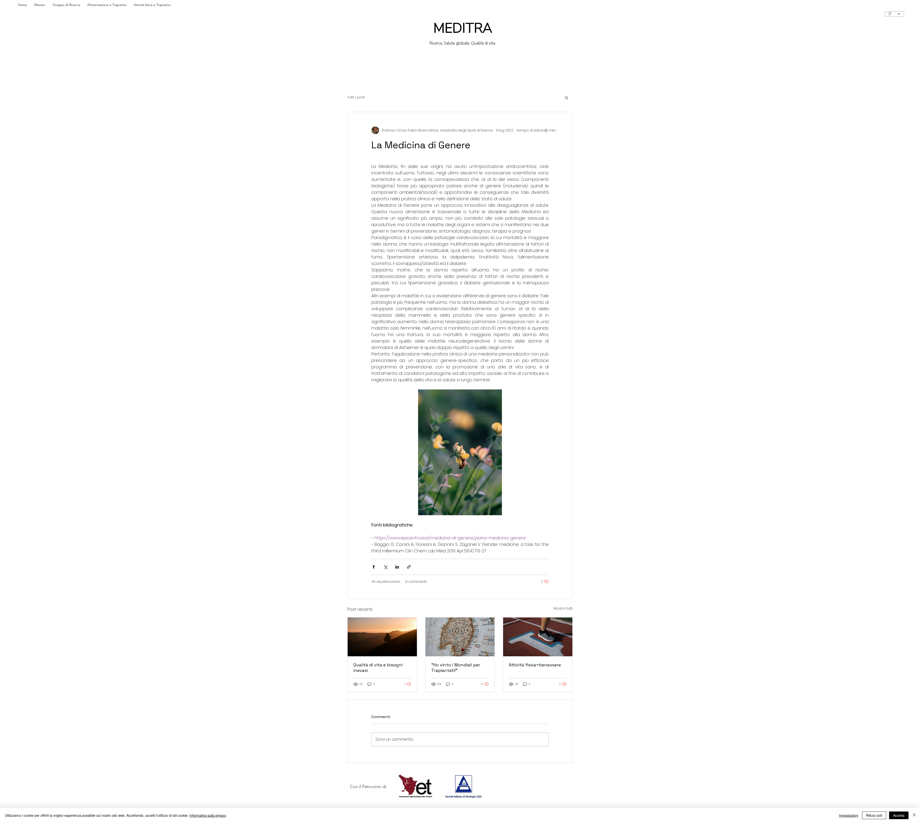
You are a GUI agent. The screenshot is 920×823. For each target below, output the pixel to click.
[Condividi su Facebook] (373, 567)
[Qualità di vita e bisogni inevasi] (382, 636)
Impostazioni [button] (848, 815)
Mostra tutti (563, 608)
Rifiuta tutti (874, 815)
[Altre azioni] (546, 130)
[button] (566, 97)
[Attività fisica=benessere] (537, 636)
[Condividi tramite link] (409, 567)
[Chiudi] (914, 815)
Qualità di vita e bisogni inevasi (377, 667)
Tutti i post (356, 97)
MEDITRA (462, 28)
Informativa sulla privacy (208, 815)
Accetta (898, 815)
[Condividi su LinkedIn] (397, 567)
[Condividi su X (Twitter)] (385, 567)
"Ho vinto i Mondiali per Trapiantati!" (455, 667)
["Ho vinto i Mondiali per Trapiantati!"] (460, 636)
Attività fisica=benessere (535, 665)
